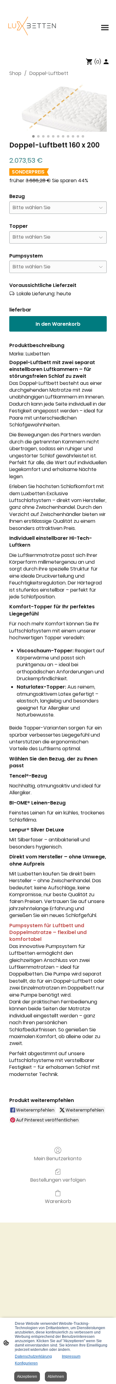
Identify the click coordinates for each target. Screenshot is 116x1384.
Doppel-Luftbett (48, 73)
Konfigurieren (26, 1363)
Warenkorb (58, 1201)
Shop (15, 73)
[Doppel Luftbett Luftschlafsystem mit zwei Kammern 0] (58, 107)
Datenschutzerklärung (33, 1356)
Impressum (71, 1356)
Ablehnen (56, 1376)
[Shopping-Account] (106, 61)
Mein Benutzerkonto (58, 1158)
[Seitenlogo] (31, 27)
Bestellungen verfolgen (58, 1179)
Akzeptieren (27, 1376)
